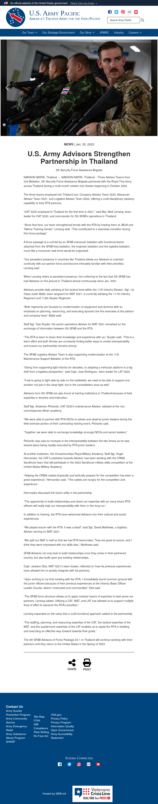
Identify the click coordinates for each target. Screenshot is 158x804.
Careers (134, 32)
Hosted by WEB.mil (54, 793)
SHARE (71, 669)
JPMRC (104, 32)
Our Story (86, 32)
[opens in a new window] (110, 12)
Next (151, 88)
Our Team (28, 32)
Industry (119, 32)
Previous (7, 88)
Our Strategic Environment (58, 32)
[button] (84, 3)
